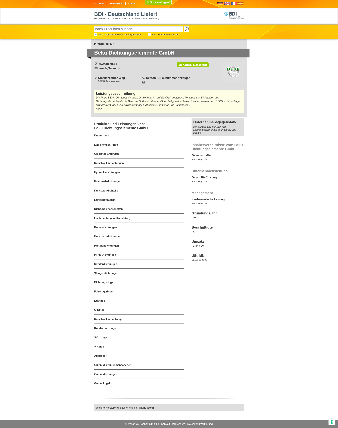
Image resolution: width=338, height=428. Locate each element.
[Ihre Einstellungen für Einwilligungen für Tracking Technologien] (331, 421)
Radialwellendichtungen (109, 162)
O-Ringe (99, 309)
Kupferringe (101, 135)
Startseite (99, 3)
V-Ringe (99, 346)
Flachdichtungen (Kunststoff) (112, 218)
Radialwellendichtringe (108, 319)
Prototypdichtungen (106, 245)
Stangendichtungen (106, 273)
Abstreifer (100, 355)
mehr (99, 108)
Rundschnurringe (105, 328)
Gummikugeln (102, 383)
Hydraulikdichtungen (107, 172)
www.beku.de (108, 63)
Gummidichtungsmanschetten (112, 364)
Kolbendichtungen (105, 227)
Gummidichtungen (105, 374)
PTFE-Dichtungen (105, 254)
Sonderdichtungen (105, 263)
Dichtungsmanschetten (108, 208)
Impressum (178, 423)
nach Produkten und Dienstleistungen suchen (120, 34)
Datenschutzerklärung (200, 423)
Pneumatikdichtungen (107, 181)
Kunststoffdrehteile (106, 190)
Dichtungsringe (103, 282)
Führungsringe (103, 291)
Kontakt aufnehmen (195, 64)
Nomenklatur (116, 3)
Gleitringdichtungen (106, 153)
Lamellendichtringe (106, 144)
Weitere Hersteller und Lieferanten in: (125, 407)
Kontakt (132, 3)
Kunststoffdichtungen (107, 236)
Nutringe (99, 300)
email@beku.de (109, 68)
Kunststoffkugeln (104, 199)
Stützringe (100, 337)
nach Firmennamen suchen (165, 34)
